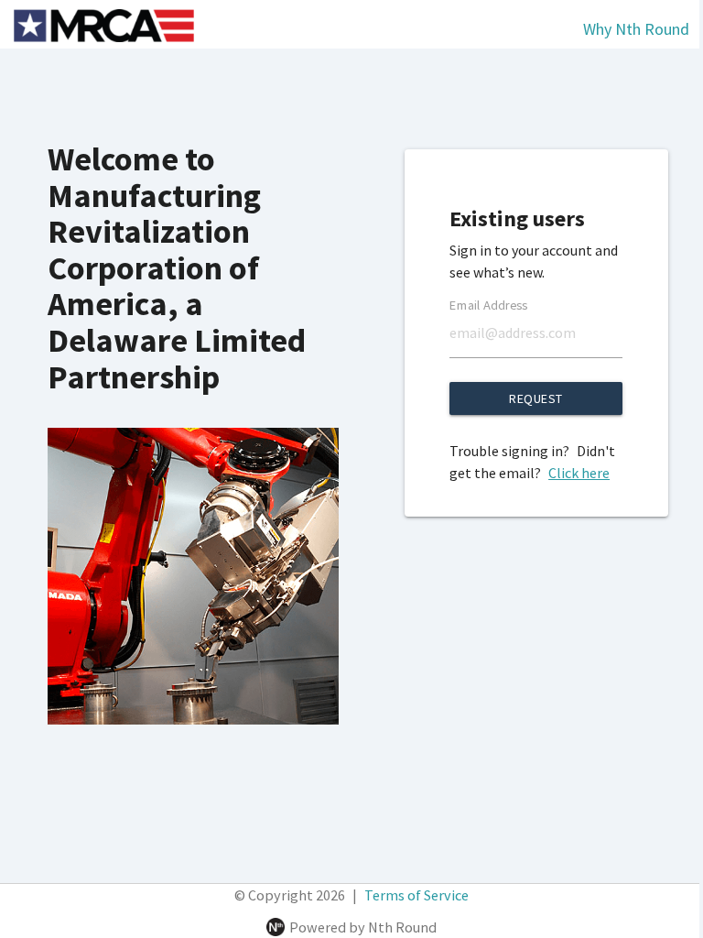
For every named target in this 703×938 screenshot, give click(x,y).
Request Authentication (536, 402)
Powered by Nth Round (363, 927)
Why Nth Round (636, 28)
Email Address (488, 305)
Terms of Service (416, 895)
